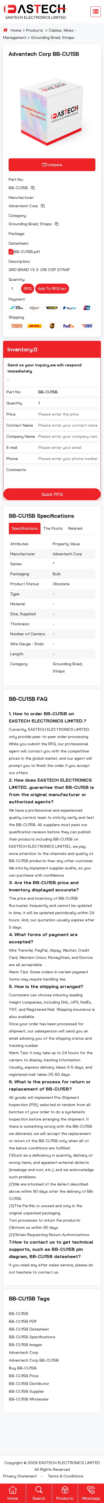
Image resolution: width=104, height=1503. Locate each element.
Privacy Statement (20, 1476)
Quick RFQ (52, 494)
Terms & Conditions (65, 1476)
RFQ (27, 288)
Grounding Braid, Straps (52, 37)
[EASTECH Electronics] (35, 11)
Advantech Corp (23, 205)
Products (34, 30)
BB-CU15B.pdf (27, 251)
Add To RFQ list (52, 288)
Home (16, 30)
